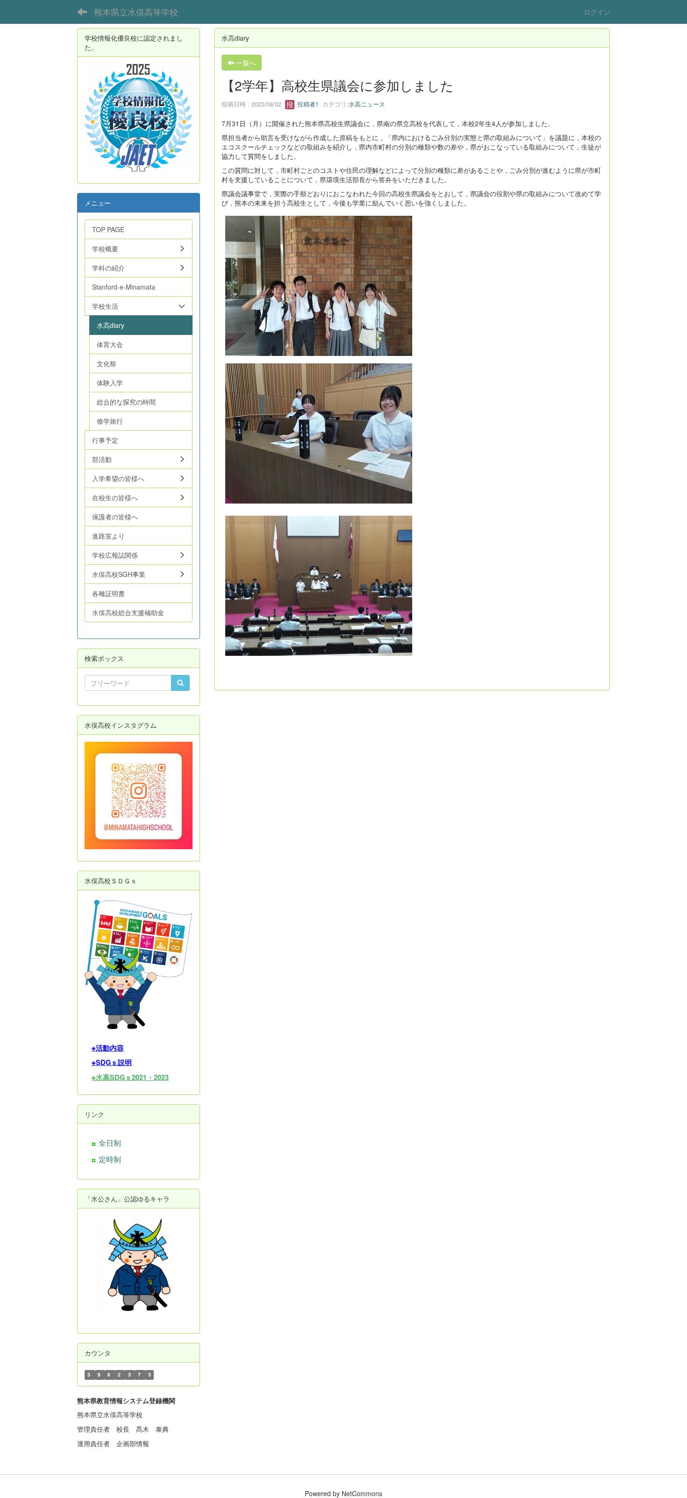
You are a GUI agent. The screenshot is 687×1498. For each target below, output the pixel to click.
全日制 (110, 1142)
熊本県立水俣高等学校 (136, 12)
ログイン (597, 11)
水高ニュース (367, 103)
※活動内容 (108, 1048)
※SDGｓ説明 (112, 1062)
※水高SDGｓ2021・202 (128, 1077)
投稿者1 (307, 103)
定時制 (110, 1159)
